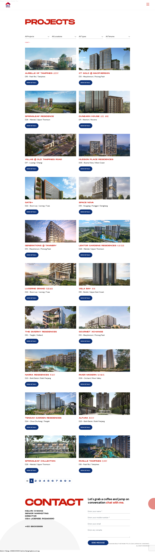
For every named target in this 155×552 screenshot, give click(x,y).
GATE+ (29, 202)
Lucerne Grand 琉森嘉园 (39, 288)
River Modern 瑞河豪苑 (91, 375)
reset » (27, 42)
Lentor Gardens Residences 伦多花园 (101, 245)
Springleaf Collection (40, 461)
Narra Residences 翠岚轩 (40, 375)
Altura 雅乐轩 (86, 418)
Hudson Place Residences (96, 159)
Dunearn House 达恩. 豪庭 (94, 116)
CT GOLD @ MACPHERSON (94, 73)
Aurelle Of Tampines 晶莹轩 (42, 73)
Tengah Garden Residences (43, 418)
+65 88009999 (34, 526)
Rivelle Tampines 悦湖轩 (93, 461)
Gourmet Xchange (91, 331)
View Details (31, 83)
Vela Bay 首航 (87, 288)
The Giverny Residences (41, 331)
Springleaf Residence (39, 116)
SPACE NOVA (86, 202)
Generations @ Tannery (41, 245)
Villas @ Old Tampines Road (43, 159)
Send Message (98, 543)
